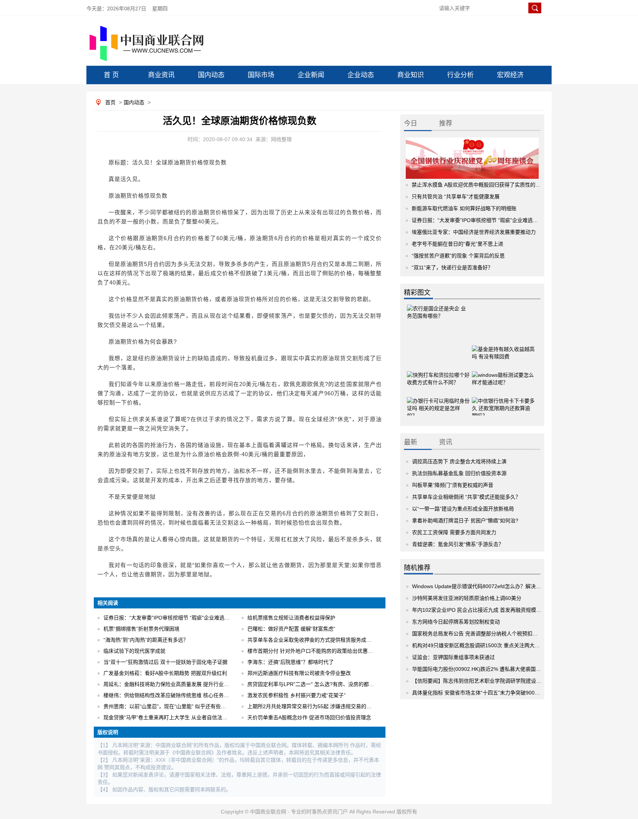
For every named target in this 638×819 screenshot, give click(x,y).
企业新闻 (311, 75)
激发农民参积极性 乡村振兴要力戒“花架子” (296, 695)
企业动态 (360, 75)
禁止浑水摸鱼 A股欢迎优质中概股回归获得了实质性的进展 (479, 185)
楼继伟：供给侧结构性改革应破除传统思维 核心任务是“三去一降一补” (183, 695)
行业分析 (460, 75)
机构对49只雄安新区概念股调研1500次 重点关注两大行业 (478, 645)
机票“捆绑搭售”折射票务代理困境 (141, 629)
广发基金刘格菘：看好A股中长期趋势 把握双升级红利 (165, 673)
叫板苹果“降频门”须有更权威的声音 (452, 485)
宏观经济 (510, 75)
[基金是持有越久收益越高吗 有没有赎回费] (503, 349)
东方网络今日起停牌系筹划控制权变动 (456, 622)
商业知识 (410, 75)
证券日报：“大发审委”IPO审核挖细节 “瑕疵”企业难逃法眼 (169, 618)
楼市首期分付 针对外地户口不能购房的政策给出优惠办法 (312, 651)
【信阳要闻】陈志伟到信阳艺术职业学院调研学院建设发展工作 (484, 681)
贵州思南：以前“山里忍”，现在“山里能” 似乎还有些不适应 (169, 706)
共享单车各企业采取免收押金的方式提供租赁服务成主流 (312, 640)
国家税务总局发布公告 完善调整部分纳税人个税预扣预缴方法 (482, 634)
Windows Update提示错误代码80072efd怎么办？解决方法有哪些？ (489, 586)
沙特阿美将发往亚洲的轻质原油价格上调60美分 (466, 598)
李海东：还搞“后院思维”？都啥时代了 (290, 662)
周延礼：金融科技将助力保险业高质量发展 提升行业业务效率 (173, 684)
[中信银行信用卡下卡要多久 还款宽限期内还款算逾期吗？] (503, 401)
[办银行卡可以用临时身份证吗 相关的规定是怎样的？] (438, 401)
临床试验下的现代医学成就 (134, 651)
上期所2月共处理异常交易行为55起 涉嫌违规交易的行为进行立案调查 (327, 706)
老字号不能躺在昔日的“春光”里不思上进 (457, 244)
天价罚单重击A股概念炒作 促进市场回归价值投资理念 (309, 717)
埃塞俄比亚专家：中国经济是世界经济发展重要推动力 (474, 232)
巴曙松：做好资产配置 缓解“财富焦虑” (291, 629)
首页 (110, 102)
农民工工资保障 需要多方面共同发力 (454, 532)
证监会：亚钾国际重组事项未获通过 (453, 657)
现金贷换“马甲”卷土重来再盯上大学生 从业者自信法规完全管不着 (178, 717)
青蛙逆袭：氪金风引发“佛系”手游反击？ (458, 544)
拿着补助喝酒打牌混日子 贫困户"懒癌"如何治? (465, 520)
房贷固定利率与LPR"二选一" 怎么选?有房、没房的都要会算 (315, 684)
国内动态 (211, 75)
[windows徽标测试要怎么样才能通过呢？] (503, 375)
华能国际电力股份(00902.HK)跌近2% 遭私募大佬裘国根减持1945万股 (492, 669)
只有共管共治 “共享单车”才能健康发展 (456, 196)
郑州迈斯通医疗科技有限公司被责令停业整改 (299, 673)
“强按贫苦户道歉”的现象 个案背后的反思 (458, 256)
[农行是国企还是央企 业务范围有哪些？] (438, 317)
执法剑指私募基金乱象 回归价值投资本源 (459, 473)
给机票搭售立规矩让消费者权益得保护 (291, 618)
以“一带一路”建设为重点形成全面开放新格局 (463, 509)
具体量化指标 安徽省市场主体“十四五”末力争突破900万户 (478, 693)
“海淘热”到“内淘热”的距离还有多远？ (145, 640)
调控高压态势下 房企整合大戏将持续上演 (459, 461)
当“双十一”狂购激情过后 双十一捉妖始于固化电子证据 (165, 662)
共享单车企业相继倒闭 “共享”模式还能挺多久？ (466, 497)
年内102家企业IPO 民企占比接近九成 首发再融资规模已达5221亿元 (490, 610)
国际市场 (261, 75)
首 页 (111, 75)
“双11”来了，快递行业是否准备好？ (452, 267)
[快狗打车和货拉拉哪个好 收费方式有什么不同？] (438, 375)
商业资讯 (161, 75)
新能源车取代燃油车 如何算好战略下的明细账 (464, 208)
